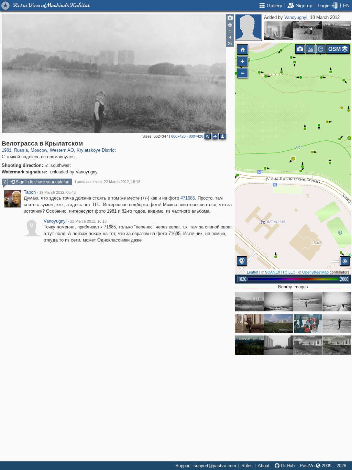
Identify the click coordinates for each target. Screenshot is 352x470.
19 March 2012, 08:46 (57, 192)
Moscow (39, 150)
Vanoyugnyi (295, 17)
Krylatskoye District (96, 150)
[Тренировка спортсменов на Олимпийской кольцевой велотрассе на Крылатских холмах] (249, 301)
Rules (247, 465)
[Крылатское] (307, 345)
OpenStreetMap (315, 272)
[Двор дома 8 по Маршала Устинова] (278, 30)
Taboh (30, 192)
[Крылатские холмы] (278, 301)
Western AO (62, 150)
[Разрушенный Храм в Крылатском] (307, 30)
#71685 (187, 198)
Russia (21, 150)
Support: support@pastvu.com (205, 465)
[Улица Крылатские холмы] (336, 301)
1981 (6, 150)
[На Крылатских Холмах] (307, 323)
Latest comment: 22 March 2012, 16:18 (107, 182)
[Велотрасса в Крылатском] (293, 159)
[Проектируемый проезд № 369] (278, 345)
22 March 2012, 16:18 (88, 221)
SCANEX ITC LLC (280, 272)
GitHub (287, 465)
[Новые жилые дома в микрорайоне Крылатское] (278, 323)
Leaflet (252, 272)
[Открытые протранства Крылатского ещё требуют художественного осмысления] (336, 345)
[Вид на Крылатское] (336, 30)
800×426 (178, 136)
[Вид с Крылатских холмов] (249, 345)
